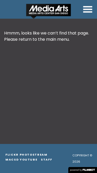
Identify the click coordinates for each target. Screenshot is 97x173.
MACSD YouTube (21, 159)
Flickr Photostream (26, 155)
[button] (87, 9)
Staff (46, 159)
